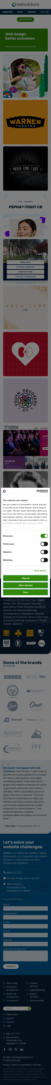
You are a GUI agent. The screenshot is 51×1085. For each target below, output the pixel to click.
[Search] (29, 1008)
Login (8, 1025)
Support (10, 1018)
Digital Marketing (37, 990)
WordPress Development (12, 988)
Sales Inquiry (12, 1014)
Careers (10, 1022)
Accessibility (25, 1064)
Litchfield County (24, 1077)
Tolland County (29, 1079)
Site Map (37, 1064)
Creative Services (34, 984)
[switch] (44, 544)
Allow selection (26, 585)
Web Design (12, 983)
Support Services (34, 995)
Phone (6, 931)
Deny (25, 592)
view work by (25, 19)
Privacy (6, 1064)
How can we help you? (15, 948)
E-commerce (12, 1000)
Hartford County (9, 1077)
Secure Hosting (37, 1000)
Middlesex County (39, 1077)
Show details (40, 570)
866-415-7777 (14, 872)
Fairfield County (38, 1074)
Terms (15, 1064)
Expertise (7, 11)
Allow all (25, 578)
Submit (9, 966)
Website (7, 939)
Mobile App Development (12, 995)
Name (6, 904)
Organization (10, 913)
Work (19, 11)
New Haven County (11, 1079)
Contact (31, 11)
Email (6, 922)
